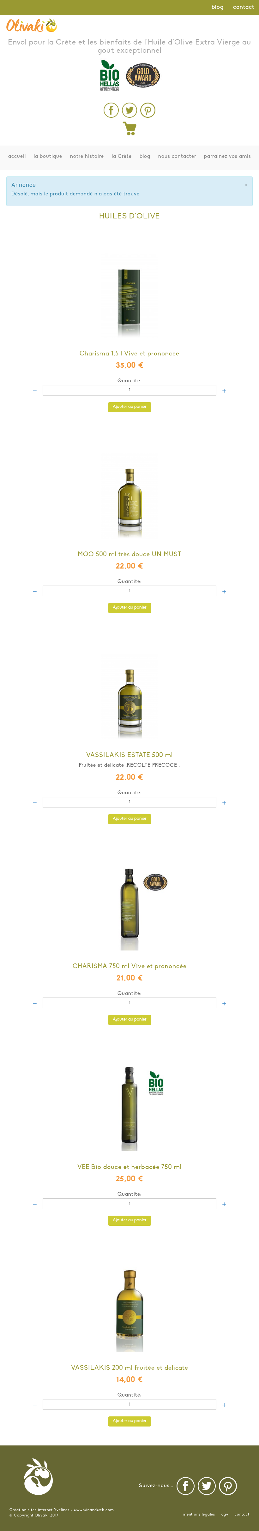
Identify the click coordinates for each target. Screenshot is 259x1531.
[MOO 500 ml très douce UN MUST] (129, 485)
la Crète (122, 156)
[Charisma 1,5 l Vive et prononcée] (129, 284)
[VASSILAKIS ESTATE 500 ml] (129, 686)
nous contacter (177, 156)
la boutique (48, 156)
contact (243, 7)
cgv (224, 1514)
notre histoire (87, 156)
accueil (17, 156)
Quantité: (129, 381)
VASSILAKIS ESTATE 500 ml (129, 755)
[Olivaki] (31, 25)
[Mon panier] (129, 128)
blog (218, 7)
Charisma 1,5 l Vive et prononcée (129, 354)
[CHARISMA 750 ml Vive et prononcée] (129, 897)
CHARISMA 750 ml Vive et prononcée (130, 966)
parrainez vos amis (227, 156)
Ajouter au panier (130, 406)
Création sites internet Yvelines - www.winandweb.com (61, 1510)
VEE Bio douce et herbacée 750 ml (129, 1167)
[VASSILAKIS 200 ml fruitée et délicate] (129, 1298)
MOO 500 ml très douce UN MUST (129, 554)
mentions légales (199, 1514)
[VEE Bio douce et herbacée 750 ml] (129, 1098)
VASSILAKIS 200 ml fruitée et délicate (129, 1368)
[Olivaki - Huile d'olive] (111, 110)
